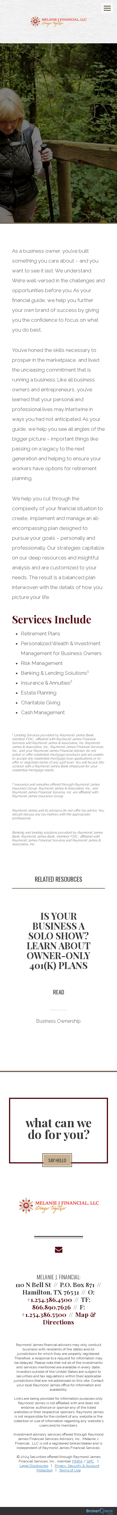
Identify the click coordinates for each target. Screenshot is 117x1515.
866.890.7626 (51, 1307)
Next (103, 972)
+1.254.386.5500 (43, 1314)
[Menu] (104, 7)
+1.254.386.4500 (49, 1299)
